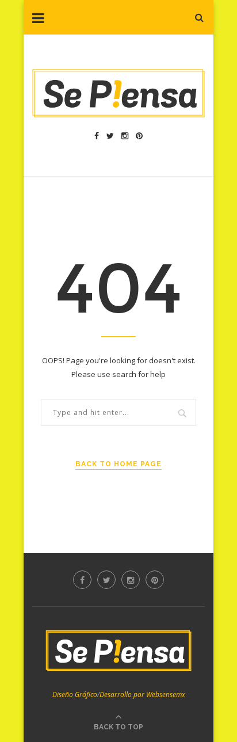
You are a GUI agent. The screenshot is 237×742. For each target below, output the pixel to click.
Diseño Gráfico (74, 694)
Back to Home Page (118, 464)
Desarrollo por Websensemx (142, 694)
